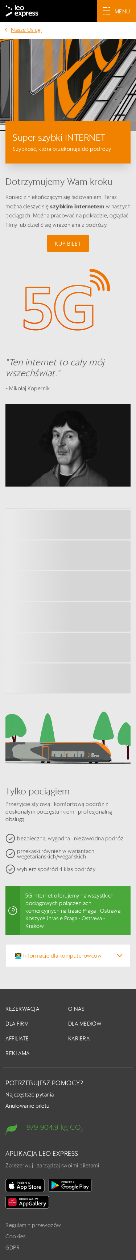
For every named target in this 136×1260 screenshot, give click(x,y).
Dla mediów (85, 1023)
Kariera (79, 1038)
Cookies (15, 1236)
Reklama (17, 1053)
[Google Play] (70, 1185)
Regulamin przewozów (33, 1225)
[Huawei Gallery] (27, 1202)
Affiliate (17, 1038)
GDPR (12, 1247)
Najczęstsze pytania (29, 1094)
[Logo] (21, 11)
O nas (76, 1008)
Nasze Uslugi (26, 30)
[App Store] (25, 1185)
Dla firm (17, 1023)
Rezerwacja (22, 1008)
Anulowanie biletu (27, 1105)
